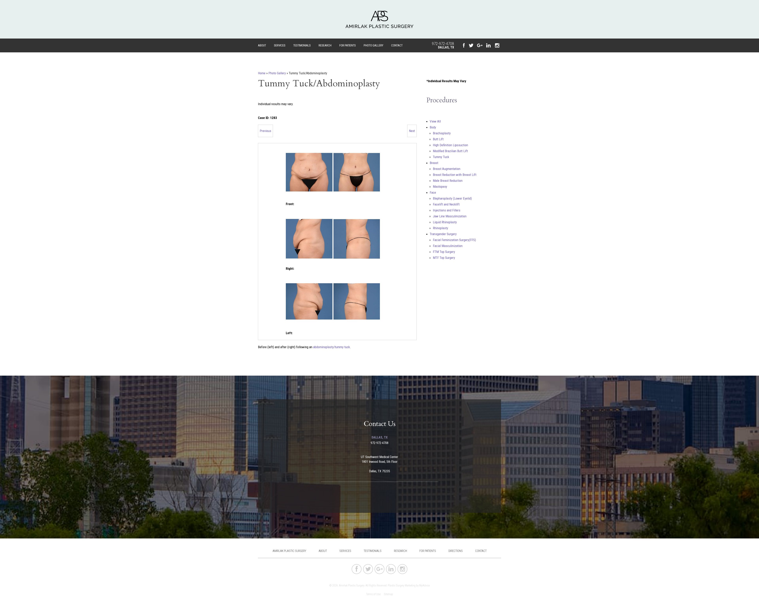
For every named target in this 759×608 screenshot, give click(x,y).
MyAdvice (424, 585)
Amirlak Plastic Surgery (289, 551)
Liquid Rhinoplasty (445, 222)
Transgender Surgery (443, 234)
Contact (397, 45)
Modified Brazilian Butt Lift (450, 151)
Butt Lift (438, 139)
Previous (265, 131)
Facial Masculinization (448, 246)
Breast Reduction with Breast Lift (454, 175)
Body (433, 127)
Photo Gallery (373, 45)
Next (412, 131)
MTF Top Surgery (444, 258)
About (262, 45)
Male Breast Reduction (448, 181)
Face (433, 192)
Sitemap (388, 594)
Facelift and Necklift (446, 204)
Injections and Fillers (446, 210)
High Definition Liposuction (450, 145)
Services (279, 45)
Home (261, 73)
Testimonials (302, 45)
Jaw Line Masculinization (449, 216)
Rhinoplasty (440, 228)
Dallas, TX (446, 47)
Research (325, 45)
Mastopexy (440, 187)
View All (435, 121)
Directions (455, 551)
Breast (434, 163)
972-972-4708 (443, 43)
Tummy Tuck (441, 157)
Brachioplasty (442, 133)
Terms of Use (373, 594)
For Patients (347, 45)
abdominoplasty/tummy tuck (331, 347)
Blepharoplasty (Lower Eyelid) (452, 198)
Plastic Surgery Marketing (401, 585)
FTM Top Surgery (444, 252)
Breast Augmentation (446, 169)
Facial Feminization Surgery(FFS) (454, 240)
